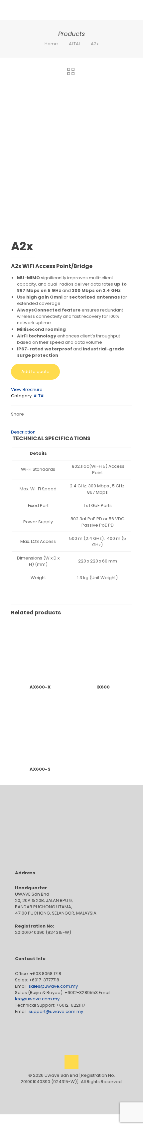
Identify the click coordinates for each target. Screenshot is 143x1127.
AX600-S (40, 769)
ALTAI (74, 44)
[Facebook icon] (64, 1090)
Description (23, 432)
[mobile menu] (134, 10)
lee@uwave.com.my (37, 999)
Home (51, 44)
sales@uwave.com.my (53, 986)
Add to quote (35, 371)
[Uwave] (55, 10)
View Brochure (27, 389)
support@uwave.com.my (56, 1011)
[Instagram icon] (78, 1090)
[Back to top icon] (71, 1062)
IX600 (103, 687)
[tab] (71, 432)
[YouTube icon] (71, 1090)
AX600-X (40, 687)
